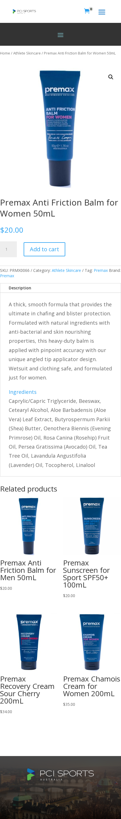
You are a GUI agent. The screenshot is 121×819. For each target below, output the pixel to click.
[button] (111, 77)
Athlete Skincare (27, 53)
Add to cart (44, 249)
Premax (101, 270)
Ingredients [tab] (23, 391)
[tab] (60, 432)
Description (20, 288)
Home (5, 53)
